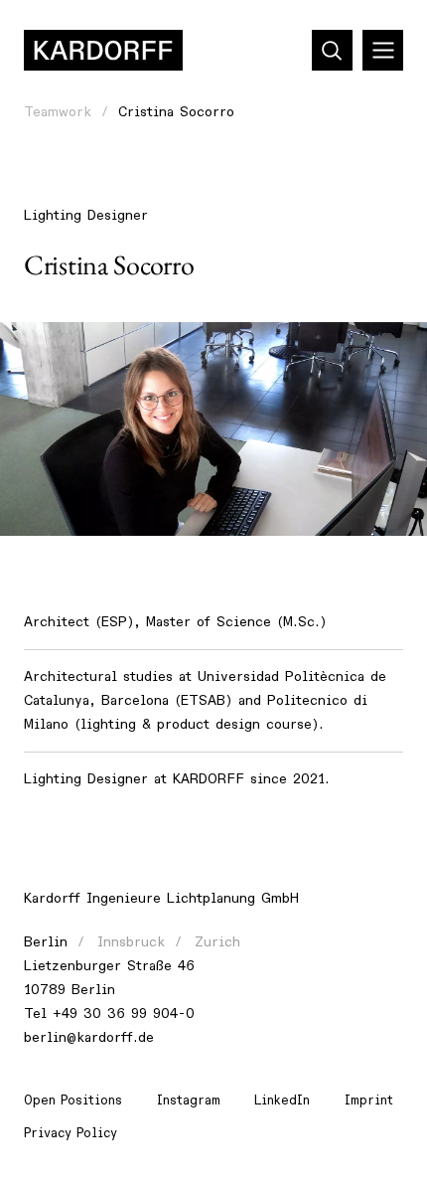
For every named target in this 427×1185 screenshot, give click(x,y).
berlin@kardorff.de (89, 1037)
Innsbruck (131, 941)
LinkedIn (282, 1100)
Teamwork (57, 111)
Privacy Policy (70, 1133)
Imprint (369, 1100)
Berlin (46, 941)
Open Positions (73, 1100)
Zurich (217, 941)
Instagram (188, 1100)
